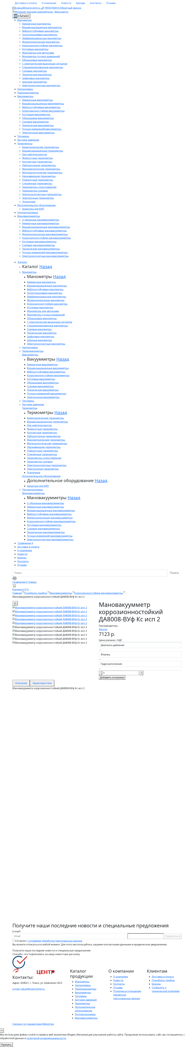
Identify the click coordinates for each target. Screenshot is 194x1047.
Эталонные (28, 201)
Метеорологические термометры (42, 172)
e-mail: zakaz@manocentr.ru (28, 989)
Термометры (24, 143)
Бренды (80, 3)
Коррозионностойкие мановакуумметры (46, 238)
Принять (6, 1044)
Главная (17, 593)
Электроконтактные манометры (41, 85)
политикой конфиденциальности (46, 1038)
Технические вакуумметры (38, 125)
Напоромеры (25, 89)
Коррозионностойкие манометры (42, 45)
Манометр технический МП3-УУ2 (46, 739)
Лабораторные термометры (39, 165)
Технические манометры (37, 74)
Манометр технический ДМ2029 (45, 882)
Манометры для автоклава (38, 52)
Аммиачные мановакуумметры (40, 223)
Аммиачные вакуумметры (37, 100)
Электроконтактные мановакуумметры (45, 256)
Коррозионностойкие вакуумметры (43, 111)
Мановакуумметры (28, 216)
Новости (66, 3)
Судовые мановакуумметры (38, 245)
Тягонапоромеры (27, 212)
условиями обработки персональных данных (55, 940)
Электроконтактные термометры (42, 194)
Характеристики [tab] (42, 683)
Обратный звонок (70, 8)
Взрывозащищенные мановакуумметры (46, 227)
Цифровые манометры (35, 78)
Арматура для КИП (33, 209)
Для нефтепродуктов (34, 154)
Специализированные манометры (42, 67)
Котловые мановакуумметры (39, 241)
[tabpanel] (97, 806)
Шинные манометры (34, 81)
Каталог (24, 16)
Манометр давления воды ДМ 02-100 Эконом (59, 853)
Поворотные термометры (37, 180)
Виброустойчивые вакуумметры (41, 107)
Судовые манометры (34, 71)
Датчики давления (28, 140)
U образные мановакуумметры (40, 219)
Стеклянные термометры (37, 183)
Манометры (24, 20)
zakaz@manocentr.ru (28, 8)
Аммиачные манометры (36, 23)
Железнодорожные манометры (41, 42)
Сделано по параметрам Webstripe (33, 1024)
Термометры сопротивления (39, 187)
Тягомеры (23, 136)
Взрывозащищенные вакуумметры (43, 103)
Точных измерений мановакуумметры (45, 252)
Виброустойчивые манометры (40, 31)
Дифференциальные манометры (41, 38)
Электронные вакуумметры (38, 132)
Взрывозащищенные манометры (42, 27)
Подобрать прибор (35, 593)
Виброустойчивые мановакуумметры (44, 230)
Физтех (103, 629)
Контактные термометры (37, 161)
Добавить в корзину (112, 677)
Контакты (95, 3)
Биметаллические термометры (40, 147)
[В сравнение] (15, 603)
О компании (49, 3)
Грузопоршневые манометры (39, 34)
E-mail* (16, 931)
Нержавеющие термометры (39, 176)
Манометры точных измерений (41, 56)
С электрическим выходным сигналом (44, 63)
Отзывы (111, 3)
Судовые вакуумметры (35, 121)
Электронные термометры (38, 198)
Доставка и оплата (26, 3)
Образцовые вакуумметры (38, 118)
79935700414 (52, 8)
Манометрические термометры (41, 169)
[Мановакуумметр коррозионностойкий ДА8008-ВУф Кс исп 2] (49, 607)
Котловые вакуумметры (36, 114)
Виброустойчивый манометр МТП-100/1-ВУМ (59, 910)
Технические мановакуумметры (41, 248)
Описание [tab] (21, 683)
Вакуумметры (25, 96)
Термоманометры (28, 92)
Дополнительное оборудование (36, 205)
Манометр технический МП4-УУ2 (46, 795)
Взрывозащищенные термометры (42, 150)
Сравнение (25, 543)
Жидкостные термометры (37, 158)
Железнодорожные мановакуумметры (45, 234)
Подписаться (172, 936)
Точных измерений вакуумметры (41, 129)
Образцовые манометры (37, 60)
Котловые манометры (35, 49)
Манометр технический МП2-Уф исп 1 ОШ (56, 824)
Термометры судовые (35, 190)
